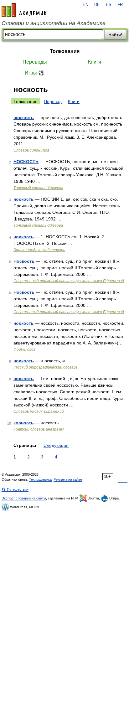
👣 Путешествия (15, 489)
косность (23, 422)
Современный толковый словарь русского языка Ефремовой (68, 281)
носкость (23, 117)
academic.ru (24, 10)
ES (108, 5)
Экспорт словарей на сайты (24, 498)
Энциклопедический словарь (39, 250)
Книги (94, 62)
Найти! (115, 34)
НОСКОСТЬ (26, 161)
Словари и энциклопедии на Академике (54, 23)
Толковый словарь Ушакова (38, 188)
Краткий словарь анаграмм (38, 429)
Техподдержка (40, 479)
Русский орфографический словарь (45, 367)
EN (85, 5)
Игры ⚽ (34, 72)
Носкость (23, 261)
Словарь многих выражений (38, 411)
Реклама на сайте (68, 479)
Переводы (35, 62)
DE (97, 5)
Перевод (53, 101)
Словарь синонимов (31, 150)
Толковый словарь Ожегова (38, 225)
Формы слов (24, 349)
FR (120, 5)
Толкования (65, 51)
